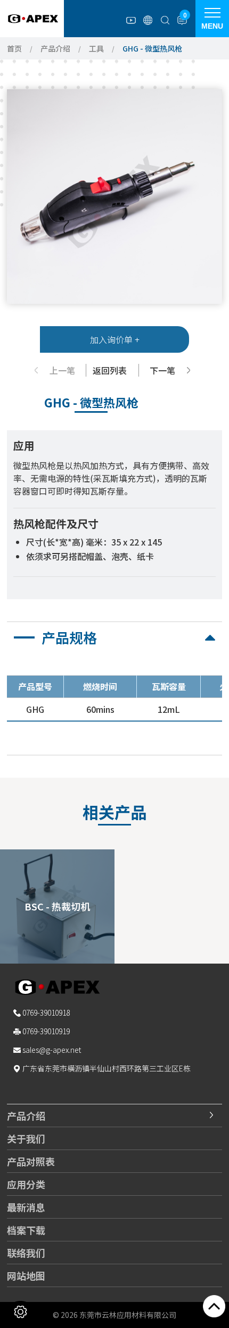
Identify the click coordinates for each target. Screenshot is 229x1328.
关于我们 (26, 1138)
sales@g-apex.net (51, 1049)
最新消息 (26, 1207)
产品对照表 (31, 1161)
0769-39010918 (46, 1012)
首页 (14, 48)
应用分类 (26, 1184)
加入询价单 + (115, 339)
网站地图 (26, 1275)
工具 (96, 48)
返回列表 (110, 370)
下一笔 (162, 370)
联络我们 (26, 1252)
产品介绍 (55, 48)
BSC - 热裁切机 (57, 906)
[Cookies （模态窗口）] (20, 1312)
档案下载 (26, 1230)
